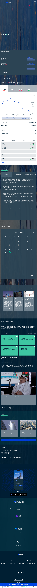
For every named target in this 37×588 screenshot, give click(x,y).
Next (10, 34)
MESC (3, 143)
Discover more (6, 308)
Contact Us (3, 563)
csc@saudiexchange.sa (6, 452)
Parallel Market (3, 63)
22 (31, 247)
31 (9, 252)
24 (9, 249)
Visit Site (18, 506)
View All (2, 162)
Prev (1, 34)
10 (9, 244)
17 (9, 247)
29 (31, 249)
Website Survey (21, 563)
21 (27, 247)
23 (5, 249)
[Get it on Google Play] (14, 494)
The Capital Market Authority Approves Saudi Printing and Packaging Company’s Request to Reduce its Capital (18, 187)
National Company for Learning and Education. (11, 396)
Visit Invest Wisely (5, 440)
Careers (2, 566)
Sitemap (2, 560)
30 (5, 252)
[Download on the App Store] (23, 494)
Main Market (3, 58)
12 (18, 244)
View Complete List (5, 407)
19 (18, 247)
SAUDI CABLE (4, 151)
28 (27, 249)
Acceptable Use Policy (31, 563)
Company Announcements (30, 174)
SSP (2, 154)
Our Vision (3, 357)
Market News (18, 174)
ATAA (3, 158)
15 (31, 244)
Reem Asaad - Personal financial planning (8, 434)
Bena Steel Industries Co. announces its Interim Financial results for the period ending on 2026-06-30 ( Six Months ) (18, 209)
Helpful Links (12, 563)
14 (27, 244)
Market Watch (4, 72)
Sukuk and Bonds (4, 68)
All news (6, 174)
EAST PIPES (4, 147)
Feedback (11, 560)
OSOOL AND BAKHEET (9, 196)
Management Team (13, 357)
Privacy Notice (29, 560)
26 (18, 249)
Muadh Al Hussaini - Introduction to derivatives (27, 434)
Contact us (4, 457)
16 (5, 247)
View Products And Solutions (15, 457)
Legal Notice (20, 560)
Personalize (20, 82)
